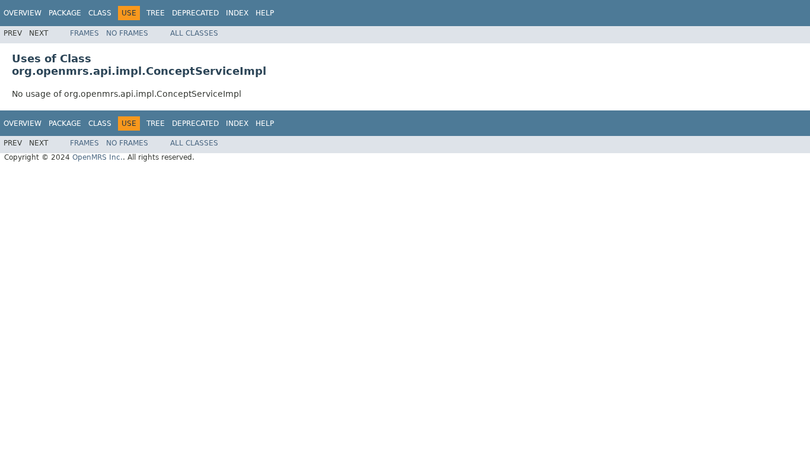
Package (65, 13)
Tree (155, 13)
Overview (23, 13)
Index (237, 13)
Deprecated (195, 13)
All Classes (194, 33)
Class (99, 13)
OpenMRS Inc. (97, 157)
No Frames (127, 33)
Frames (84, 33)
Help (265, 13)
